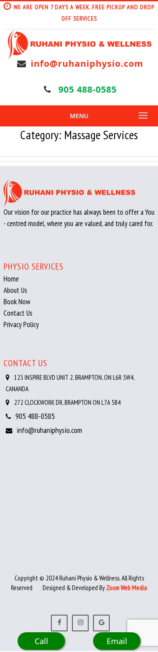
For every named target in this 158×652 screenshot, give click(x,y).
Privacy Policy (21, 324)
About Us (15, 290)
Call (41, 641)
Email (117, 641)
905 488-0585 (87, 89)
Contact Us (18, 313)
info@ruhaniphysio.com (87, 63)
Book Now (17, 301)
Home (11, 279)
